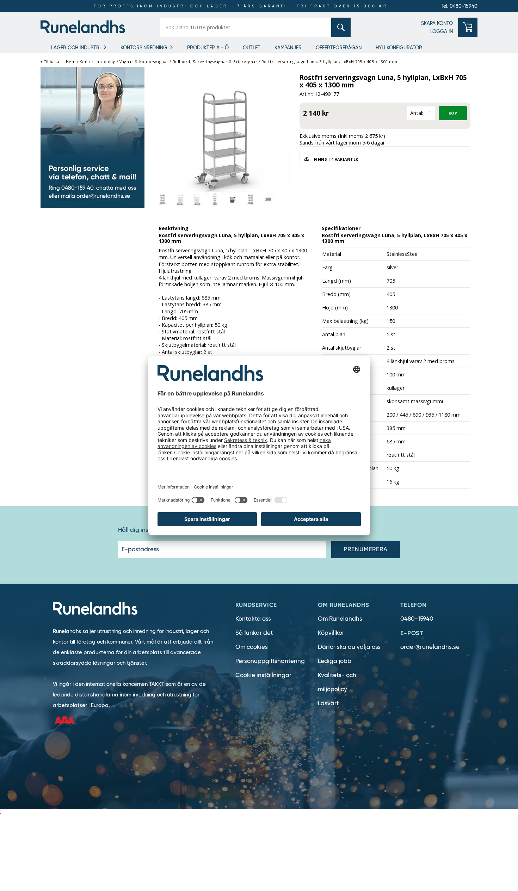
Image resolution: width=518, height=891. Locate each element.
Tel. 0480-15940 (459, 6)
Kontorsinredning (144, 47)
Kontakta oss (253, 618)
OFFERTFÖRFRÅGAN (339, 47)
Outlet (251, 47)
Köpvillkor (331, 633)
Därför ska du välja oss (349, 647)
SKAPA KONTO (437, 23)
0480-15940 (416, 618)
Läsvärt (328, 703)
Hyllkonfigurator (399, 47)
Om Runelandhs (340, 618)
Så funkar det (254, 633)
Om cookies (251, 647)
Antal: (416, 113)
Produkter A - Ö (208, 47)
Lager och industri (75, 47)
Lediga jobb (334, 661)
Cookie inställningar (263, 675)
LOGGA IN (441, 31)
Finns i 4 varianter (335, 159)
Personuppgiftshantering (270, 661)
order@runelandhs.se (430, 647)
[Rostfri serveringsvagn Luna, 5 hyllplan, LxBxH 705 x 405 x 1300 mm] (222, 138)
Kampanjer (288, 47)
